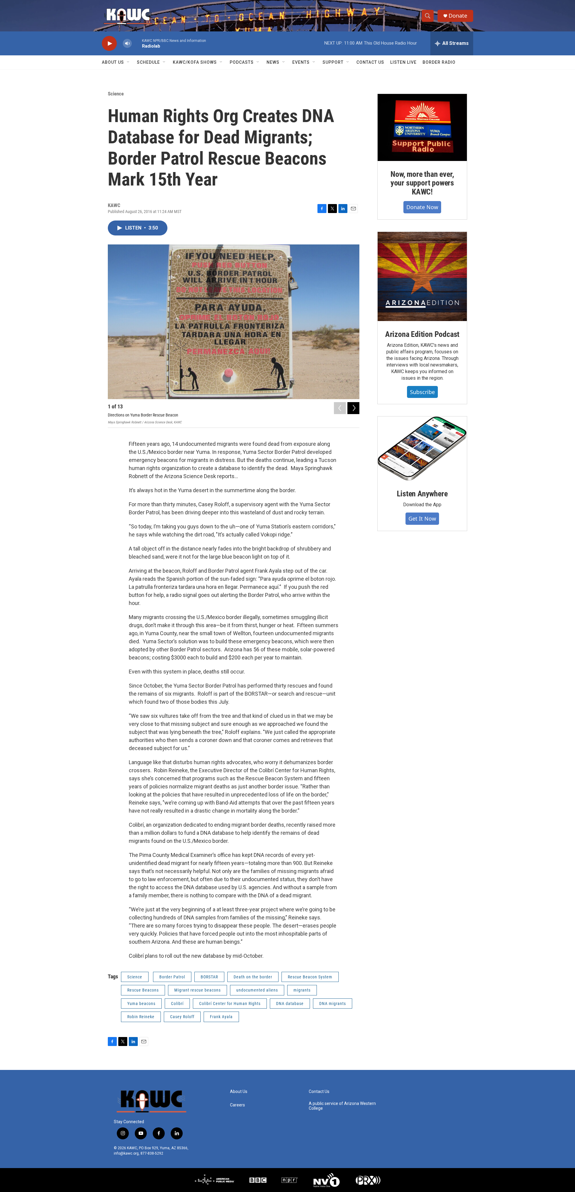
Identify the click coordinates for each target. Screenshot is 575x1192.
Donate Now (422, 207)
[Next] (353, 408)
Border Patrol (172, 976)
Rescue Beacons (143, 990)
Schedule (148, 62)
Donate (458, 16)
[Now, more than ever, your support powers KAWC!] (422, 127)
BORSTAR (209, 976)
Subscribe (422, 392)
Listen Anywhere (422, 493)
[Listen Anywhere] (422, 448)
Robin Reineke (141, 1016)
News (273, 62)
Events (301, 62)
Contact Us (370, 62)
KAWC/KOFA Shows (195, 62)
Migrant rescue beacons (197, 990)
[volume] (127, 43)
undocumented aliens (257, 990)
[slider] (137, 43)
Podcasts (242, 62)
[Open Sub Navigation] (128, 62)
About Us (113, 62)
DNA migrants (332, 1003)
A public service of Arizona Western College (342, 1106)
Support (333, 62)
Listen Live (403, 62)
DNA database (290, 1003)
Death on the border (253, 976)
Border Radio (439, 62)
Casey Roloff (182, 1016)
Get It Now (422, 518)
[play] (109, 43)
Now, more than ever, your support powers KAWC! (422, 183)
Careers (237, 1105)
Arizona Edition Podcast (422, 334)
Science (116, 94)
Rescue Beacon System (310, 976)
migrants (302, 990)
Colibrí (177, 1003)
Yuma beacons (141, 1003)
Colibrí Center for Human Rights (230, 1003)
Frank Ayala (221, 1016)
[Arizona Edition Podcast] (422, 276)
